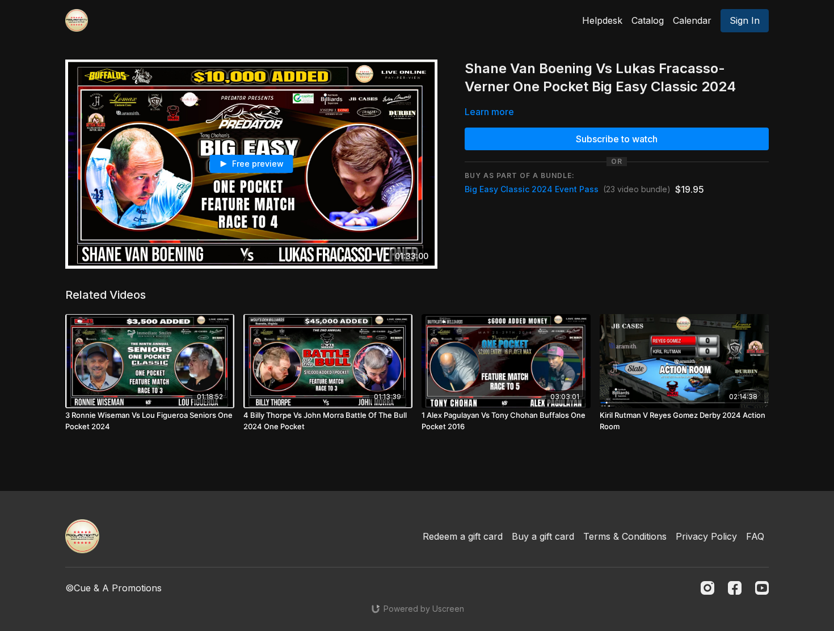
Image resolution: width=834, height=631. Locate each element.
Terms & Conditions (625, 536)
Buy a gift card (543, 536)
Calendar (692, 20)
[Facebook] (735, 588)
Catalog (647, 20)
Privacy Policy (706, 536)
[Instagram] (707, 588)
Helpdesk (602, 20)
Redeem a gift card (463, 536)
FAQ (755, 536)
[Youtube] (762, 588)
